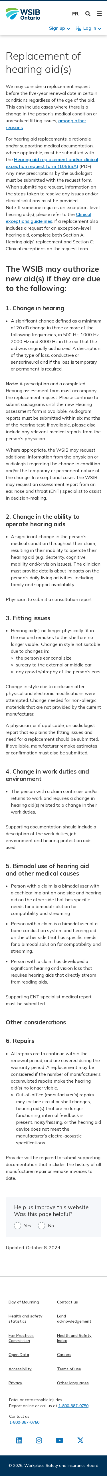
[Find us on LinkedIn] (19, 1441)
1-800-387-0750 (73, 1405)
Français (75, 13)
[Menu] (99, 14)
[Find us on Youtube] (59, 1441)
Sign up (57, 28)
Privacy (15, 1382)
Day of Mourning (24, 1302)
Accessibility (20, 1368)
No (51, 1225)
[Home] (23, 14)
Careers (64, 1354)
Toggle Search (88, 14)
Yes (27, 1225)
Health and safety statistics (26, 1318)
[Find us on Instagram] (39, 1441)
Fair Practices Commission (21, 1338)
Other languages (73, 1382)
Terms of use (69, 1368)
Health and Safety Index (74, 1338)
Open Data (19, 1354)
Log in (89, 28)
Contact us (67, 1302)
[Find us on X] (80, 1441)
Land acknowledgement (74, 1318)
